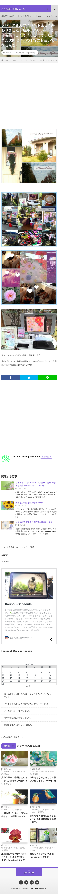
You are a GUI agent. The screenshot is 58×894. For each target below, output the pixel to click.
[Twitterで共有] (29, 377)
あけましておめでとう (40, 771)
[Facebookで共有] (10, 377)
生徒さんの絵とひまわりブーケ (29, 502)
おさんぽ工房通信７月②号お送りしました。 (35, 522)
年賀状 (35, 774)
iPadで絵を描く (38, 847)
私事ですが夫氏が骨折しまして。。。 (19, 718)
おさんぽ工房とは (24, 16)
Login (6, 561)
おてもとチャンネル (47, 809)
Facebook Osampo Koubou (16, 651)
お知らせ (39, 16)
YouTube (35, 809)
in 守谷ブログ (8, 16)
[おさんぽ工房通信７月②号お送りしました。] (7, 525)
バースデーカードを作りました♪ (17, 711)
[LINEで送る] (47, 377)
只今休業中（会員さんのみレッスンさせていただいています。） (14, 780)
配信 (6, 850)
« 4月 (28, 686)
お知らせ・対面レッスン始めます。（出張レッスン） (14, 814)
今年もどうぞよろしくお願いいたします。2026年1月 (26, 704)
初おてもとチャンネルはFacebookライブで (42, 855)
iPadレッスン (9, 809)
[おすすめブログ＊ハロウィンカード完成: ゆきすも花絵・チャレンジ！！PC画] (7, 485)
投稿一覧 (45, 456)
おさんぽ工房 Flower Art (36, 888)
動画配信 (41, 812)
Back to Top (29, 873)
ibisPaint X (8, 771)
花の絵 (6, 774)
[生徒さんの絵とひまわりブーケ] (7, 505)
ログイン (25, 547)
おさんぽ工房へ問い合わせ (12, 737)
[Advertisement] (29, 97)
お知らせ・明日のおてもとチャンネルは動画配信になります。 (43, 818)
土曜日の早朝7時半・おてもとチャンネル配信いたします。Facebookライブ (14, 856)
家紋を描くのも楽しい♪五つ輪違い (18, 725)
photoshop (31, 52)
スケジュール (52, 16)
